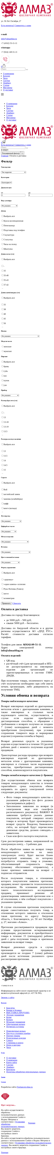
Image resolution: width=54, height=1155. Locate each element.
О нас (3, 1052)
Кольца (9, 1019)
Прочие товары (13, 1036)
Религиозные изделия (16, 1038)
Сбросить (16, 603)
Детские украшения (15, 1015)
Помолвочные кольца (16, 1031)
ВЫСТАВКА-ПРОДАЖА (17, 1012)
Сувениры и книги (14, 1043)
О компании (8, 73)
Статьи (6, 85)
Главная (4, 156)
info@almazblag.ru (9, 39)
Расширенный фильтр (11, 153)
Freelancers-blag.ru (25, 1087)
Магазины (7, 87)
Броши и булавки (14, 1010)
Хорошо (31, 1123)
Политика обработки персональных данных (26, 1072)
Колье (9, 1017)
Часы (5, 78)
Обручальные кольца (15, 1024)
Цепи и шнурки (13, 1045)
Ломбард (7, 83)
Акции (3, 1077)
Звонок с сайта (7, 997)
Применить (6, 603)
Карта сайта (11, 1062)
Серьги (9, 1040)
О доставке (8, 90)
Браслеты (10, 1008)
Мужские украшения (15, 1022)
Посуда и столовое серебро (18, 1033)
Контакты (10, 1069)
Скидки (6, 80)
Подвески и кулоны (15, 1027)
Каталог (6, 76)
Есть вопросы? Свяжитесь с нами (16, 25)
